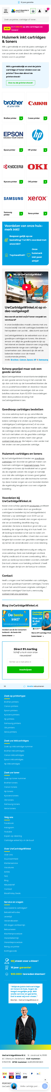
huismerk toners (31, 465)
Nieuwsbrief (9, 884)
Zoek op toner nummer (15, 778)
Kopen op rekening (13, 836)
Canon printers (11, 706)
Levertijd (8, 916)
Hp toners (8, 791)
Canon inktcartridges (14, 755)
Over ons (8, 854)
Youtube (8, 831)
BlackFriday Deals (12, 893)
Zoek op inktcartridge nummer (18, 746)
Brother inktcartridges (14, 751)
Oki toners (9, 800)
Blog (6, 880)
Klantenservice (11, 863)
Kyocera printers (11, 714)
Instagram (9, 827)
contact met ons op (11, 441)
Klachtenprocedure (13, 933)
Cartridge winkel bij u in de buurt (19, 840)
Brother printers (11, 702)
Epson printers (11, 710)
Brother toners (11, 782)
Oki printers (9, 727)
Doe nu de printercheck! (20, 82)
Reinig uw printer (11, 946)
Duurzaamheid (11, 859)
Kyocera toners (11, 795)
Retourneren (10, 929)
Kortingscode (10, 951)
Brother (15, 359)
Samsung (43, 359)
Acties (7, 871)
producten (34, 506)
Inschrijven (25, 669)
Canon (22, 359)
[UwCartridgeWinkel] (20, 11)
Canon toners (10, 787)
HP (35, 359)
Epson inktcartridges (13, 759)
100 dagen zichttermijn (14, 925)
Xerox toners (10, 808)
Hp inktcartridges (12, 763)
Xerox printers (10, 732)
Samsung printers (12, 723)
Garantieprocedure (13, 942)
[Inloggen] (39, 11)
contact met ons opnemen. (15, 594)
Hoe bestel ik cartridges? (15, 908)
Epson (30, 359)
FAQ (6, 876)
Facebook (9, 823)
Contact (8, 889)
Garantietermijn (11, 938)
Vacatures (9, 867)
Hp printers (9, 719)
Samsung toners (12, 804)
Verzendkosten (11, 920)
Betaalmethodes (12, 912)
